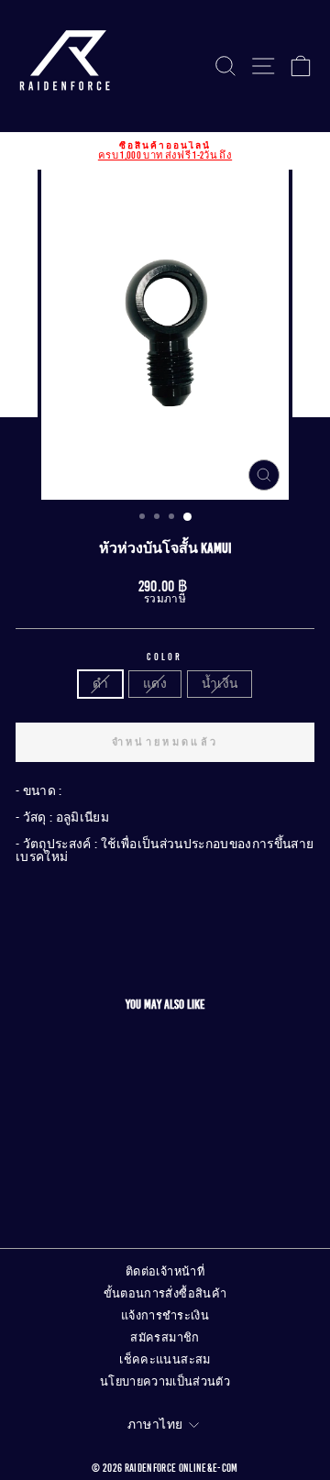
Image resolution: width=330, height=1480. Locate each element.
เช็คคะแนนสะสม (164, 1359)
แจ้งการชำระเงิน (165, 1315)
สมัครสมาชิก (164, 1337)
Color (165, 657)
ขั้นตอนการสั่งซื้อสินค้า (165, 1293)
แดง (155, 683)
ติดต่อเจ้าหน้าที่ (165, 1271)
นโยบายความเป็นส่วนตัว (165, 1381)
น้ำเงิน (219, 683)
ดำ (100, 683)
